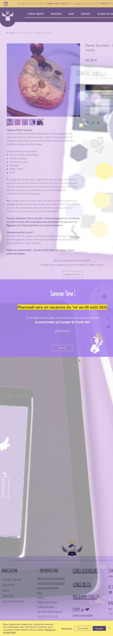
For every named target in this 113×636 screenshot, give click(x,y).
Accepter (99, 628)
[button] (62, 348)
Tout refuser (82, 628)
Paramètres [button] (66, 628)
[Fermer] (109, 628)
